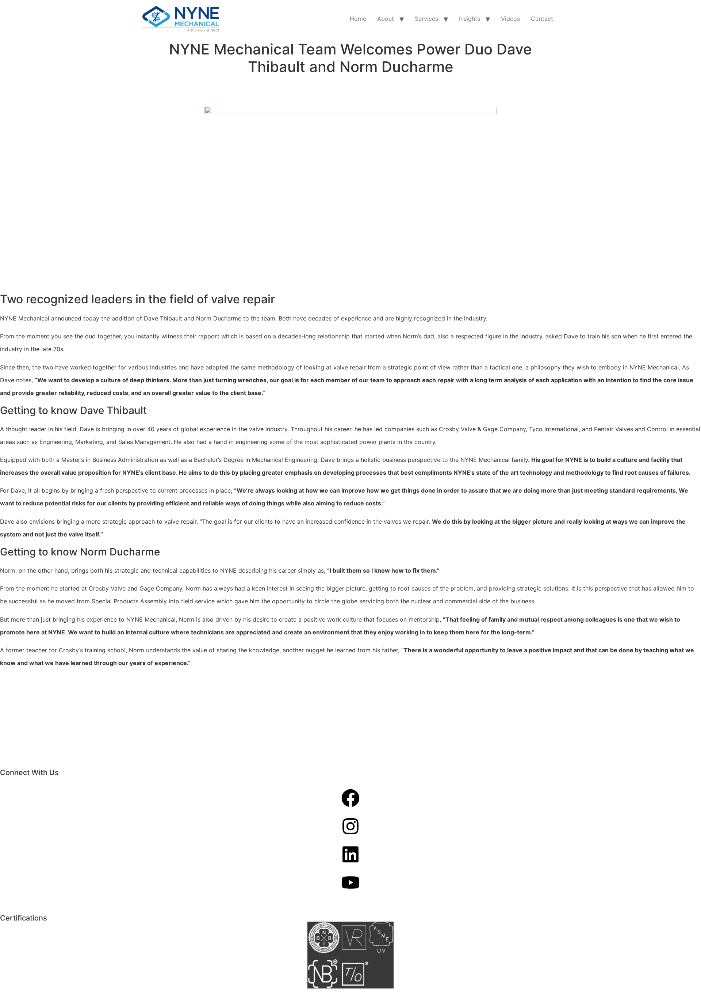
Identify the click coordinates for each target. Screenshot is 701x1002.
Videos (510, 18)
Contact (542, 18)
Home (358, 18)
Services (426, 18)
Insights (469, 18)
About (385, 18)
